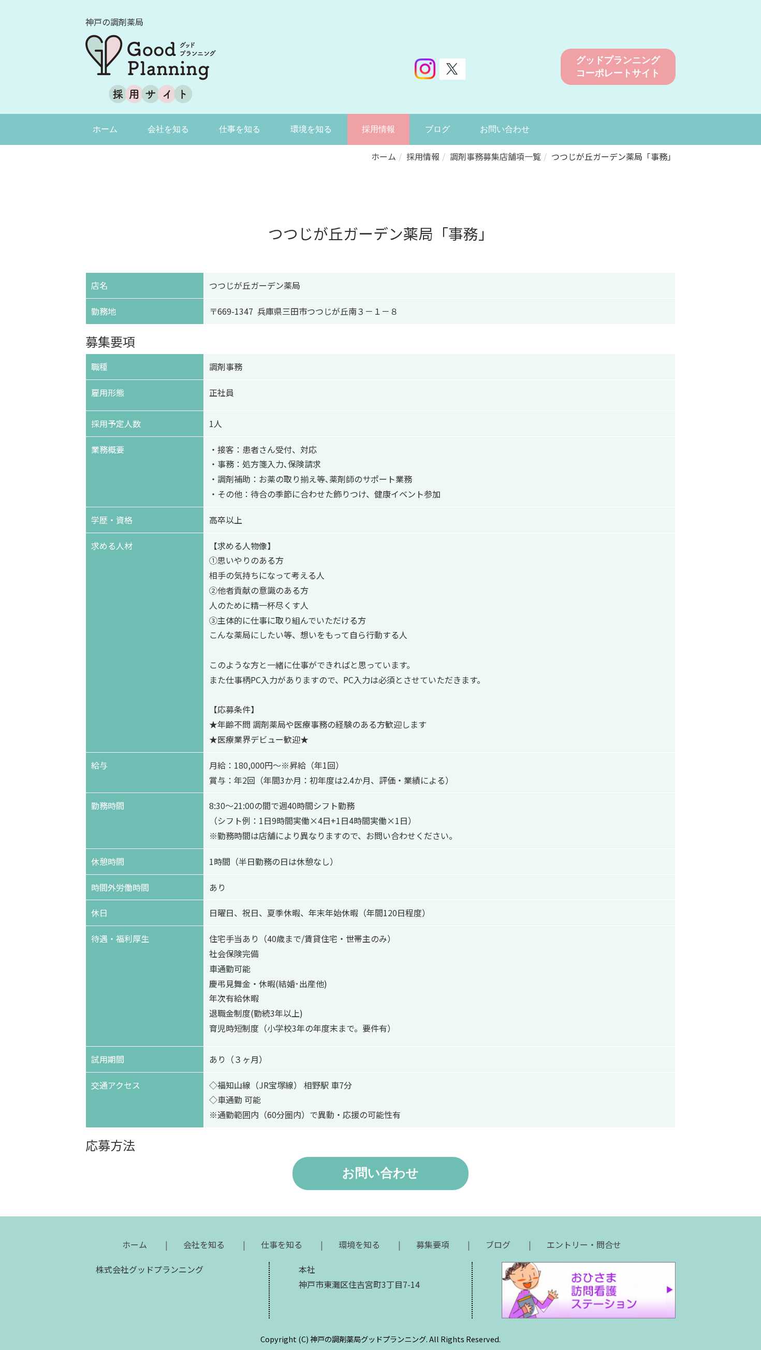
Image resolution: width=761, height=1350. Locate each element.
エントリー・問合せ (584, 1244)
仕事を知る (239, 129)
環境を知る (311, 129)
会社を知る (168, 129)
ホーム (105, 129)
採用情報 (378, 129)
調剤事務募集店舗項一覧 (495, 156)
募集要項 (432, 1244)
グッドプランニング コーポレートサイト (618, 66)
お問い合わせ (505, 129)
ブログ (437, 129)
